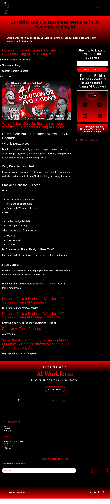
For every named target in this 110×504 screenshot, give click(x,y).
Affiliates (7, 448)
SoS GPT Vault (47, 283)
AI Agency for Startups (13, 441)
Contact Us (8, 446)
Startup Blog (9, 443)
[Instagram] (104, 492)
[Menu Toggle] (98, 8)
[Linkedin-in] (99, 492)
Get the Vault (9, 428)
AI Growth (8, 431)
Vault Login (8, 426)
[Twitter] (95, 492)
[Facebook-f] (91, 492)
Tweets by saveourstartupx (87, 140)
